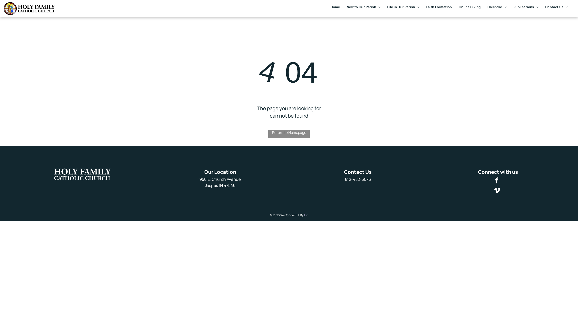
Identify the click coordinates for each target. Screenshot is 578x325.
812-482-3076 (358, 179)
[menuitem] (335, 6)
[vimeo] (497, 191)
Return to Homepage (289, 132)
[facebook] (496, 181)
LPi (306, 215)
